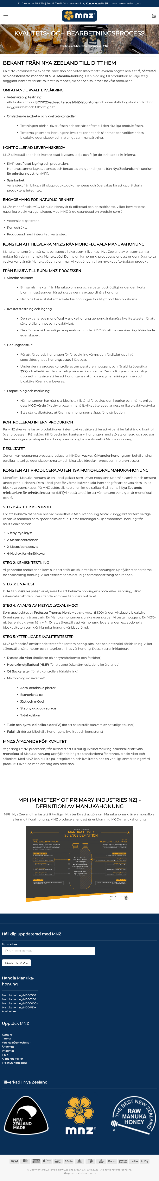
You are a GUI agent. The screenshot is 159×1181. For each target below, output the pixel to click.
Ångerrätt (8, 1046)
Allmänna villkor (12, 1058)
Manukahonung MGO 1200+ (19, 999)
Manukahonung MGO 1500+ (19, 995)
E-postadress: (10, 944)
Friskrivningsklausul (15, 1062)
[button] (6, 15)
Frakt (5, 1054)
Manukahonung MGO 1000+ (20, 1003)
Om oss (6, 1038)
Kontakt (7, 1034)
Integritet (8, 1050)
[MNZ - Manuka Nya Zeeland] (79, 16)
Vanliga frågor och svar (16, 1042)
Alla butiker (9, 1011)
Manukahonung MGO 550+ (19, 1007)
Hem (53, 45)
